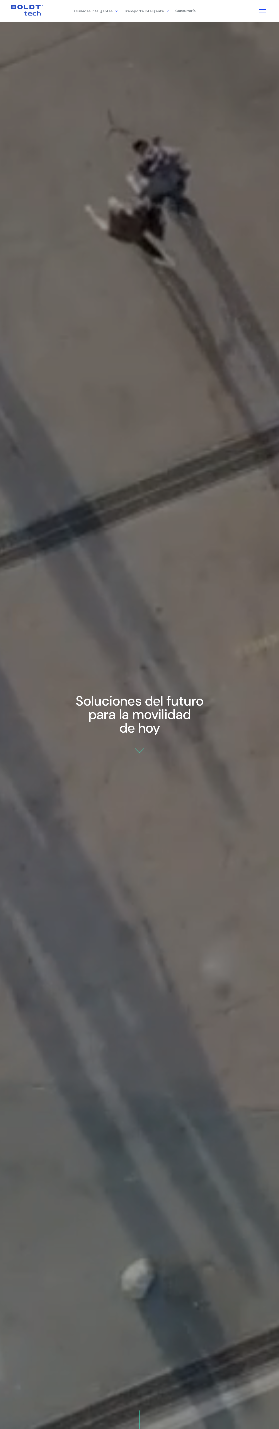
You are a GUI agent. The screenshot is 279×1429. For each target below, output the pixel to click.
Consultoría (185, 11)
